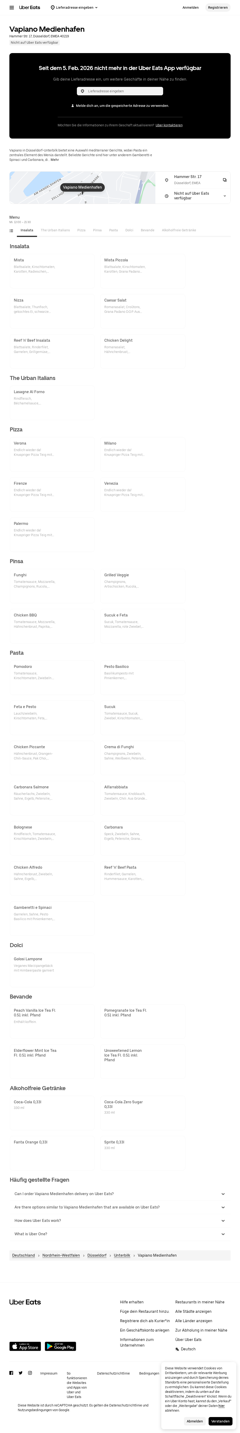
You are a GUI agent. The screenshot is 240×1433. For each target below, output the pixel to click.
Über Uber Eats (188, 1339)
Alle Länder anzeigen (193, 1321)
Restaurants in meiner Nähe (200, 1302)
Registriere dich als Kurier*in (145, 1321)
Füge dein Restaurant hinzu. (144, 1311)
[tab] (27, 230)
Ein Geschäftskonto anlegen (144, 1330)
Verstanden (220, 1421)
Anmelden (191, 7)
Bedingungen (149, 1373)
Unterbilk (122, 1255)
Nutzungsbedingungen (35, 1410)
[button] (120, 1194)
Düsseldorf (96, 1255)
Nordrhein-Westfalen (61, 1255)
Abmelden (195, 1421)
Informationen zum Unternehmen (137, 1342)
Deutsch (188, 1349)
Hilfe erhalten (132, 1302)
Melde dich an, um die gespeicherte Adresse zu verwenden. (122, 106)
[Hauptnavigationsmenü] (11, 7)
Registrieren (218, 7)
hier (221, 1406)
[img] (82, 188)
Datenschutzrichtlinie (113, 1373)
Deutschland (23, 1255)
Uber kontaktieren (169, 125)
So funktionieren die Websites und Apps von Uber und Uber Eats (77, 1385)
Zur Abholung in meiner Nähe (201, 1330)
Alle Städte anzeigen (193, 1311)
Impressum (48, 1373)
